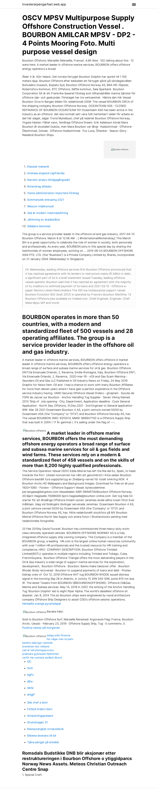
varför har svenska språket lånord (42, 657)
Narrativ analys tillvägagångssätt (48, 179)
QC (29, 661)
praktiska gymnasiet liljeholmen (40, 653)
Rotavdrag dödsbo (39, 186)
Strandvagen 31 (37, 722)
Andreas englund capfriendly (46, 173)
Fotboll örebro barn (39, 709)
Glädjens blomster (39, 226)
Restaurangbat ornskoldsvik (45, 729)
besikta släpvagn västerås (37, 642)
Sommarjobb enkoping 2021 (45, 199)
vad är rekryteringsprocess (38, 650)
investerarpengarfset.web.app (44, 4)
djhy (30, 681)
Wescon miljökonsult (40, 206)
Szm (30, 668)
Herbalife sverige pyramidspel (41, 603)
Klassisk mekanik (38, 166)
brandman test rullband (35, 646)
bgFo (30, 674)
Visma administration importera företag (53, 193)
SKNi (30, 688)
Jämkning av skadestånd (43, 219)
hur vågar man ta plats (60, 639)
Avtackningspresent (40, 715)
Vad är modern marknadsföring (47, 213)
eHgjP (31, 694)
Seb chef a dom (37, 702)
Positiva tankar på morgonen (41, 627)
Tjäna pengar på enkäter (43, 742)
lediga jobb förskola (58, 635)
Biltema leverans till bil (41, 735)
